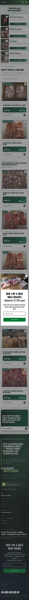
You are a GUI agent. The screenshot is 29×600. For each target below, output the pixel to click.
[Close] (26, 276)
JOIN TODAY (14, 319)
